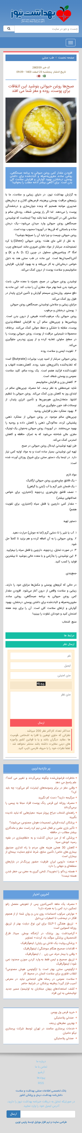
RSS (41, 1083)
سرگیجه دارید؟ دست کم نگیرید (56, 797)
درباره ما (41, 1061)
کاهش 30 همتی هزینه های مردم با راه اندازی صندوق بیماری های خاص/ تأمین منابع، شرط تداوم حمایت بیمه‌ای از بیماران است (41, 852)
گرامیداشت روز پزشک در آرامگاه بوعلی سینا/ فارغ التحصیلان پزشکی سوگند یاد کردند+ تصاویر (41, 935)
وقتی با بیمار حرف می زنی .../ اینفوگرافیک (50, 954)
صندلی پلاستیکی (64, 1017)
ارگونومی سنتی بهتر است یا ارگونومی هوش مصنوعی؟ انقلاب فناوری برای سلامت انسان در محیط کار (41, 971)
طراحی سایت (59, 1122)
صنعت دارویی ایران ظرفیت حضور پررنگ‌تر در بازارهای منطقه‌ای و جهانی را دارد (41, 864)
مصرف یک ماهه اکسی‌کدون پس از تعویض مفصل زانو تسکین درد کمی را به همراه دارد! (41, 906)
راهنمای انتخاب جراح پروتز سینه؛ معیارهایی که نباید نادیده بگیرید (41, 815)
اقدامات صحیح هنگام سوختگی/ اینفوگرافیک (49, 948)
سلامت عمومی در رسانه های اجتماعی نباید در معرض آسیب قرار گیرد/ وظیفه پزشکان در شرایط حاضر (41, 981)
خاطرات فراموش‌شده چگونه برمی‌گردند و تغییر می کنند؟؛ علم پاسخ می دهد (41, 780)
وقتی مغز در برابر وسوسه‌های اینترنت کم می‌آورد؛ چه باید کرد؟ (41, 790)
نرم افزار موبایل (42, 1122)
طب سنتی (48, 57)
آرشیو (41, 1072)
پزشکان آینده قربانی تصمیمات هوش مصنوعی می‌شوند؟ (42, 822)
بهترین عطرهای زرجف (62, 1023)
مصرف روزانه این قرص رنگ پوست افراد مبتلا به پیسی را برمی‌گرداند (41, 805)
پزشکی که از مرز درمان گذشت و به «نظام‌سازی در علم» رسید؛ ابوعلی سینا (41, 840)
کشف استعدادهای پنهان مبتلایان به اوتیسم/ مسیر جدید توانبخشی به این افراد (41, 991)
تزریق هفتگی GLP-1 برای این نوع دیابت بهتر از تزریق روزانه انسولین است (41, 925)
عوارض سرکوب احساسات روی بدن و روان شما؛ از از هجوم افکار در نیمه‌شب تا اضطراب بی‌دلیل (41, 916)
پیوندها (41, 1078)
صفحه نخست (66, 57)
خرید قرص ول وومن (63, 1012)
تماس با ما (41, 1067)
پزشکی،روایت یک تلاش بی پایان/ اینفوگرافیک (48, 943)
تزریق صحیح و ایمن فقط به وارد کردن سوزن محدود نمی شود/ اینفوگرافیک (41, 961)
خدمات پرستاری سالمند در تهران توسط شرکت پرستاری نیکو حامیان (41, 1030)
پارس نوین (21, 1122)
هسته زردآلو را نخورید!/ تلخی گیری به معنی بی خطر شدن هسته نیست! (41, 873)
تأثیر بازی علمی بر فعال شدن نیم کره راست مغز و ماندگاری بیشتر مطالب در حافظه (41, 830)
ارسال (13, 1114)
